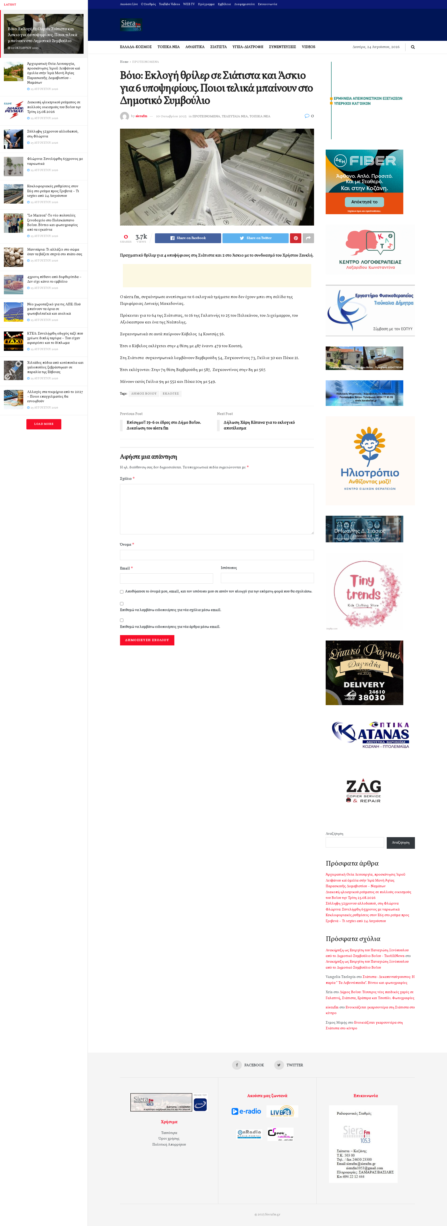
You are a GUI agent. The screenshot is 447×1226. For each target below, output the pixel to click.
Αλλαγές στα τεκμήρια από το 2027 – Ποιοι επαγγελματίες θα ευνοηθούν (55, 397)
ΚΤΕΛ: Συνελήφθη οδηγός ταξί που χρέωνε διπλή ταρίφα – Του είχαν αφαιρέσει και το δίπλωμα (55, 338)
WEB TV (189, 4)
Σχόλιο (127, 478)
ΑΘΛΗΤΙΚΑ (195, 47)
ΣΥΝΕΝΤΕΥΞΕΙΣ (282, 47)
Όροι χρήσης (169, 1138)
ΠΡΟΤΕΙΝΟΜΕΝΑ (145, 62)
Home (124, 62)
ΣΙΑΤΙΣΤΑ (218, 47)
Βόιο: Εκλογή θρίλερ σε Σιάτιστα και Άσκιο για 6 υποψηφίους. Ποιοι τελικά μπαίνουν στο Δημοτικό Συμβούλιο (42, 35)
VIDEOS (308, 47)
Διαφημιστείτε (244, 4)
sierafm (141, 116)
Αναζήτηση (334, 833)
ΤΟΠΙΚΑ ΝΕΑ (169, 47)
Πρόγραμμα (206, 4)
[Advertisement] (217, 275)
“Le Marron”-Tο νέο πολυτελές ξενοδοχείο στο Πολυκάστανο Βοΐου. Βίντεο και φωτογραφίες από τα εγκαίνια (52, 222)
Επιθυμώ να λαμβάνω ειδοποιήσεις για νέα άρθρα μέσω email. (170, 626)
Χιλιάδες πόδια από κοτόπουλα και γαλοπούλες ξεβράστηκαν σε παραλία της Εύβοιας (55, 367)
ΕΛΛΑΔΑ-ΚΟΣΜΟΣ (136, 47)
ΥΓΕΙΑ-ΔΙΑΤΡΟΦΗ (248, 47)
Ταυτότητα (169, 1133)
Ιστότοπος (229, 568)
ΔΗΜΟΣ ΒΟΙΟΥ (144, 394)
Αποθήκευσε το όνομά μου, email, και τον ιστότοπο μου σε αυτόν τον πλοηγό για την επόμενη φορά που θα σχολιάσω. (218, 591)
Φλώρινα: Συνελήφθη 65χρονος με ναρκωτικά (55, 161)
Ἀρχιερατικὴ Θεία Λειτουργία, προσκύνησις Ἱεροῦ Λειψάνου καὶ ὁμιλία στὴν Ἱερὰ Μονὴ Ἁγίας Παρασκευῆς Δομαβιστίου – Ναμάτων (53, 73)
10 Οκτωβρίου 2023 (171, 116)
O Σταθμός (148, 4)
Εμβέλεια (224, 4)
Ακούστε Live (129, 4)
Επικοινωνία (267, 4)
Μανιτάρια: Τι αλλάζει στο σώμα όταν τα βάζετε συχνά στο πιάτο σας (54, 252)
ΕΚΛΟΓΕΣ (171, 394)
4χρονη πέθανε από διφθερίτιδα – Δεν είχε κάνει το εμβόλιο (54, 279)
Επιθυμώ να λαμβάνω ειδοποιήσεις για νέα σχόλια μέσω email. (170, 610)
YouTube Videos (169, 4)
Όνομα (127, 544)
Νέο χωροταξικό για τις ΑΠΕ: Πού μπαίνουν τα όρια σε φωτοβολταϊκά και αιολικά (54, 309)
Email (126, 568)
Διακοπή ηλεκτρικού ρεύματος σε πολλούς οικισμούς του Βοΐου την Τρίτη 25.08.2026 (54, 107)
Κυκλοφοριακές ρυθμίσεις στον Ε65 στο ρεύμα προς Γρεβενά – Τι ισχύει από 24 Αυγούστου (53, 191)
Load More (44, 424)
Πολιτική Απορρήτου (169, 1144)
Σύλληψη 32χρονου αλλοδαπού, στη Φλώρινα (52, 134)
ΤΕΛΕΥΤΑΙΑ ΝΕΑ (235, 116)
